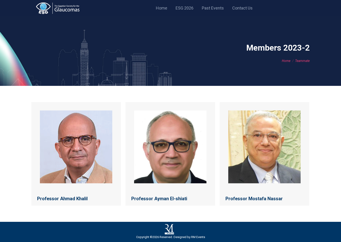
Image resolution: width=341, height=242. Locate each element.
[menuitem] (161, 8)
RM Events (198, 237)
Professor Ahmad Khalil (62, 198)
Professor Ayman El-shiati (159, 198)
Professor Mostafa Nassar (254, 198)
